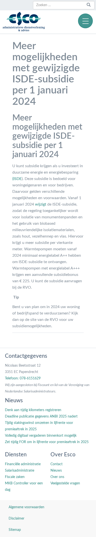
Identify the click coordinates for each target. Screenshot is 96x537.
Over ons (57, 477)
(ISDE (17, 179)
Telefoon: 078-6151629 (23, 378)
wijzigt (40, 204)
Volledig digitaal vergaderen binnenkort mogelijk (41, 435)
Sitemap (15, 530)
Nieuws (56, 470)
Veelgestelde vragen (65, 483)
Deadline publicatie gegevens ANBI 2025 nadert (41, 416)
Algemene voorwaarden (26, 507)
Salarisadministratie (19, 470)
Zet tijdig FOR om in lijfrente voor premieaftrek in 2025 (47, 442)
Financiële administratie (23, 464)
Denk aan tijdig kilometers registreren (33, 410)
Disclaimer (16, 518)
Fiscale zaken (15, 477)
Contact (56, 464)
